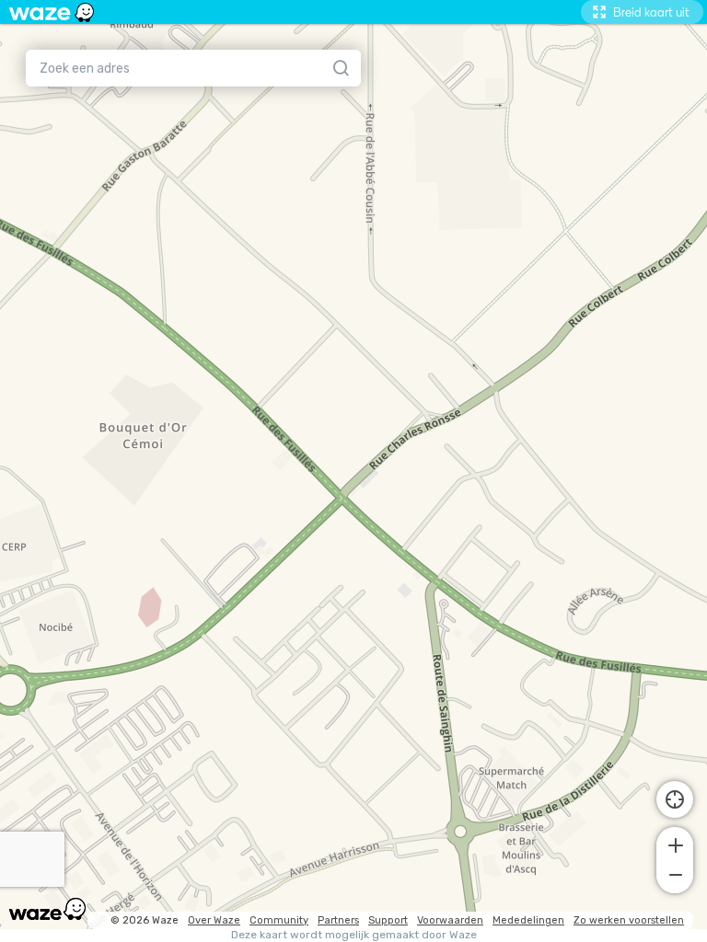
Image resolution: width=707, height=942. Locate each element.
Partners (338, 920)
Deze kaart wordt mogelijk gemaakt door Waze (354, 935)
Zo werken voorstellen (629, 920)
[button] (674, 843)
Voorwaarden (450, 920)
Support (388, 920)
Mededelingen (528, 920)
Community (278, 920)
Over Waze (214, 920)
